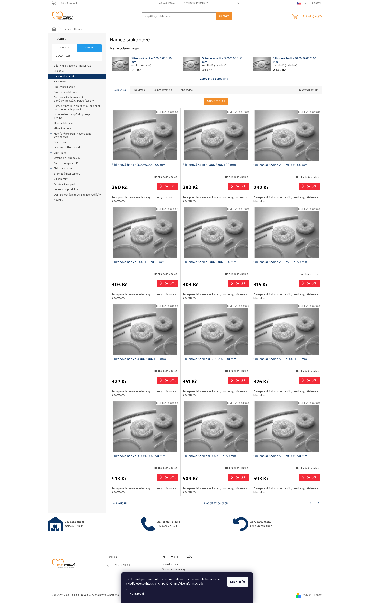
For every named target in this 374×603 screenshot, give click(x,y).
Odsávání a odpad (64, 184)
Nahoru (121, 503)
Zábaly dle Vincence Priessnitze (72, 66)
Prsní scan (60, 142)
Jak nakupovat (167, 3)
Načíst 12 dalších (216, 503)
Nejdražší (139, 90)
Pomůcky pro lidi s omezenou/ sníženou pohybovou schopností (77, 107)
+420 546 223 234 (121, 565)
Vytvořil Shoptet (312, 595)
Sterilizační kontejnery (67, 174)
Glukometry (61, 179)
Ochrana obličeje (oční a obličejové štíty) (78, 195)
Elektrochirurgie (63, 168)
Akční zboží (63, 57)
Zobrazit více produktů (214, 78)
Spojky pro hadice (64, 87)
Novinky (58, 200)
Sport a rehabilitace (65, 92)
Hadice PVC (60, 82)
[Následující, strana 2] (310, 503)
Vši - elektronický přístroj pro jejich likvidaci (74, 116)
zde (201, 583)
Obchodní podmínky (196, 3)
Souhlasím (237, 582)
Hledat (224, 16)
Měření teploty (62, 128)
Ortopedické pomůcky (67, 158)
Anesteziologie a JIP (66, 163)
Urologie (59, 71)
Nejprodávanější (163, 90)
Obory (89, 48)
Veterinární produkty (66, 189)
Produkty (64, 48)
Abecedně (187, 90)
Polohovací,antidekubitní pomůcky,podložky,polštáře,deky (74, 99)
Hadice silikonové (64, 76)
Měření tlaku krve (64, 123)
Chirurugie (60, 153)
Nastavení (136, 593)
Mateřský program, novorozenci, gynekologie (73, 135)
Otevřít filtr (216, 101)
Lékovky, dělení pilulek (67, 147)
